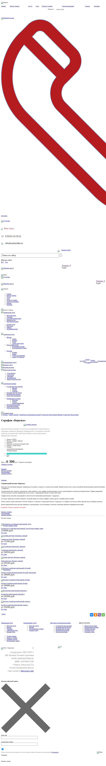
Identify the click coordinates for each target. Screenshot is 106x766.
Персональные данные (13, 641)
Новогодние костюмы (9, 370)
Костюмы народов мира (13, 394)
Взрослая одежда (34, 626)
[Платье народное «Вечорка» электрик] (13, 557)
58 (18, 449)
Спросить (11, 18)
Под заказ (4, 533)
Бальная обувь (11, 324)
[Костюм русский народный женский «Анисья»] (15, 601)
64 (22, 449)
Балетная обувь (11, 320)
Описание (3, 469)
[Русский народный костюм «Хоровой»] (13, 546)
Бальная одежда (8, 365)
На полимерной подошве (19, 348)
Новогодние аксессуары (14, 379)
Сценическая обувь (8, 334)
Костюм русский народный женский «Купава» (14, 583)
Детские (14, 389)
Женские (14, 388)
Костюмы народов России (14, 392)
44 (8, 449)
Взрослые (15, 400)
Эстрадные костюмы (12, 406)
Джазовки (9, 317)
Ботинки (14, 340)
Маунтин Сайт (27, 671)
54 (15, 449)
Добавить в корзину (7, 464)
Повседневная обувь (12, 345)
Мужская (9, 351)
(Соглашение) (55, 752)
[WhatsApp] (103, 614)
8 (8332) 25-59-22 (13, 236)
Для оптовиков (5, 472)
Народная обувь (11, 315)
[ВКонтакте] (91, 614)
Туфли (14, 342)
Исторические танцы (12, 321)
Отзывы (87, 6)
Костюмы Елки (11, 378)
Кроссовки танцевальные (14, 318)
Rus (2, 262)
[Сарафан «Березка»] (30, 424)
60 (19, 449)
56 (17, 449)
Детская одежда (33, 630)
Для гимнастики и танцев (36, 629)
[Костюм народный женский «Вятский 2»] (14, 590)
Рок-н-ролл (10, 326)
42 (7, 449)
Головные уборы (8, 413)
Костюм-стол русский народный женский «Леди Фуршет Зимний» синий (22, 528)
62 (21, 449)
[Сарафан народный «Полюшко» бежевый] (14, 535)
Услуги (30, 6)
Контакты (97, 6)
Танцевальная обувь (9, 312)
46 (10, 449)
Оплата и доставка (47, 6)
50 (13, 449)
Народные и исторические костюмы (60, 623)
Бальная (31, 627)
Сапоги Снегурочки (18, 343)
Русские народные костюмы (15, 386)
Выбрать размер (5, 761)
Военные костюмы (8, 367)
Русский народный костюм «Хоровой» (12, 550)
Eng (6, 262)
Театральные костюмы (13, 408)
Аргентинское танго (12, 329)
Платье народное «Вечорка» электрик (12, 561)
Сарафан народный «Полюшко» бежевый (13, 539)
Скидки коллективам (68, 6)
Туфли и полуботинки (18, 355)
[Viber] (99, 614)
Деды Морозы (11, 373)
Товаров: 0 (66, 265)
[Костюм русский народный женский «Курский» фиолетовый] (17, 569)
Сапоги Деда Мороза (18, 357)
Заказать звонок (66, 250)
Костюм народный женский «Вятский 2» (13, 594)
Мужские (15, 391)
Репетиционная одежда (9, 362)
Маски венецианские (18, 403)
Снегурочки (10, 375)
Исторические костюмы (13, 404)
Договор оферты (11, 636)
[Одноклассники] (95, 614)
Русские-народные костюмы (64, 626)
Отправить (4, 755)
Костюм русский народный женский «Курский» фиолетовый (18, 572)
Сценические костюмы (9, 383)
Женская (9, 337)
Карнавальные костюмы (13, 398)
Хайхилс (9, 327)
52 (14, 449)
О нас (37, 6)
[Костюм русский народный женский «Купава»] (15, 580)
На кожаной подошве (18, 346)
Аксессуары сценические (14, 395)
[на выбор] (8, 455)
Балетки (9, 627)
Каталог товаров (14, 6)
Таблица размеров (12, 450)
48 (11, 449)
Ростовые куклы (89, 630)
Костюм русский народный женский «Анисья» (14, 605)
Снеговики (10, 376)
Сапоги (14, 339)
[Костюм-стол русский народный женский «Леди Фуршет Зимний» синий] (17, 525)
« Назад (3, 614)
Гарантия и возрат (12, 639)
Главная (3, 6)
